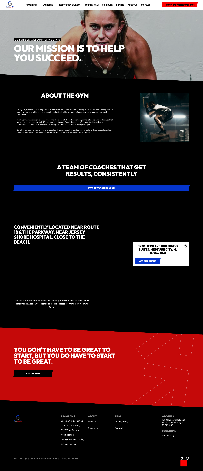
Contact (145, 5)
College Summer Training (72, 439)
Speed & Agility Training (72, 421)
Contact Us (93, 428)
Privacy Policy (121, 421)
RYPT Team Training (70, 430)
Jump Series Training (70, 425)
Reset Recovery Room (70, 5)
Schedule (107, 5)
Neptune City (168, 435)
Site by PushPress (69, 458)
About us (132, 5)
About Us (92, 421)
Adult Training (67, 435)
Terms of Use (121, 428)
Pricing (120, 5)
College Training (68, 444)
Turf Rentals (92, 5)
